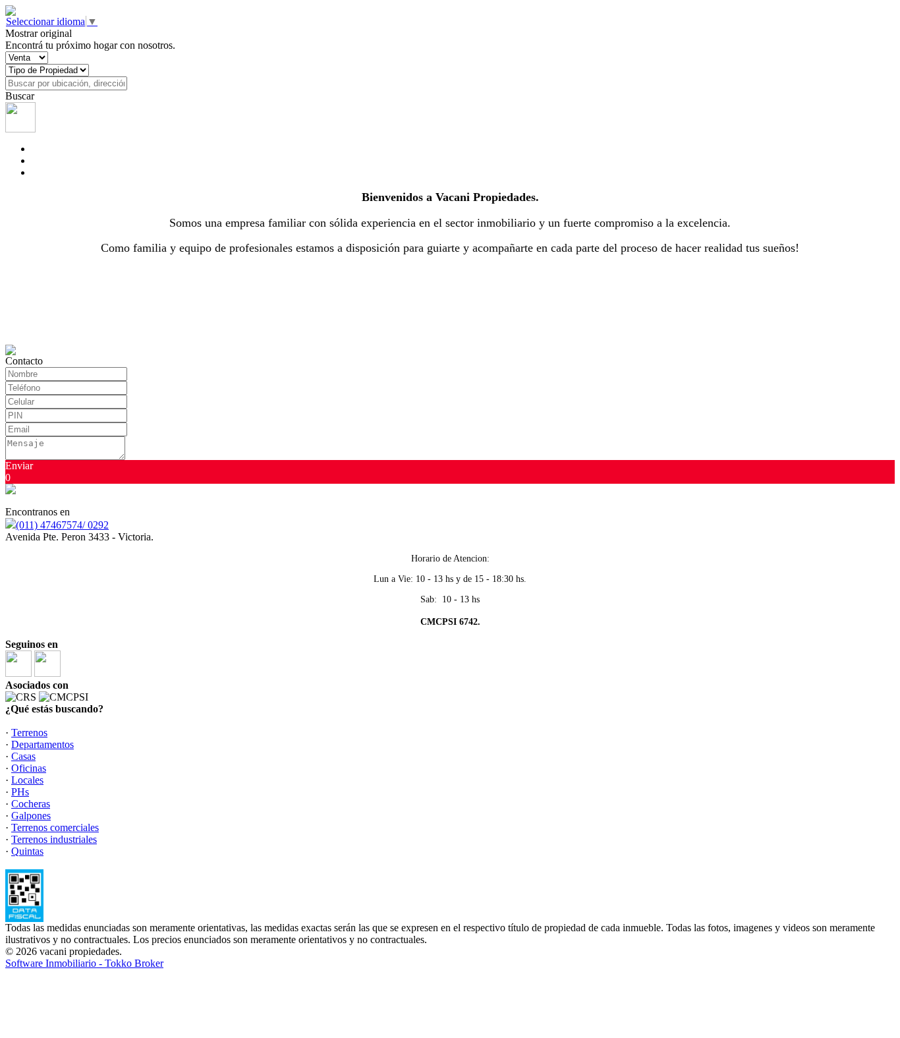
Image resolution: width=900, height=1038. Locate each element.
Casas (23, 756)
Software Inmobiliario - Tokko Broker (84, 963)
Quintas (27, 851)
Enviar (19, 465)
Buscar (19, 95)
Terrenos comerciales (55, 827)
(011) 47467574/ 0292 (62, 525)
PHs (20, 791)
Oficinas (28, 768)
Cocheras (30, 803)
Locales (27, 780)
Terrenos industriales (54, 839)
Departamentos (42, 744)
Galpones (31, 815)
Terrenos (29, 732)
